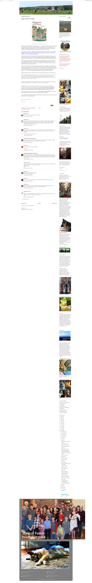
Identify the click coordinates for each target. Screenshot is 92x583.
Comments (62, 170)
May (62, 484)
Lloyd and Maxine (64, 459)
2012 (61, 427)
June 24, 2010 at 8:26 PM (28, 181)
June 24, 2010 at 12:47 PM (28, 159)
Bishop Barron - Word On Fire (64, 402)
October (62, 434)
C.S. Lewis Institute (62, 403)
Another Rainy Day (64, 468)
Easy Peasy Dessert (64, 471)
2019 (61, 417)
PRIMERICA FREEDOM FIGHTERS (30, 153)
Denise (25, 113)
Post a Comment (25, 199)
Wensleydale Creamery (63, 411)
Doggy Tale (63, 447)
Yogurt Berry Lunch (64, 443)
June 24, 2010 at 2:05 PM (28, 175)
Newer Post (24, 203)
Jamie (25, 128)
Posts (62, 168)
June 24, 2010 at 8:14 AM (28, 125)
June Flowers (63, 479)
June (62, 440)
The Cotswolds (63, 462)
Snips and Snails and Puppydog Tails (64, 481)
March (62, 487)
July (62, 438)
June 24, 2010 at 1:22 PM (28, 168)
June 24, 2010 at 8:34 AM (28, 135)
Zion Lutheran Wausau (63, 412)
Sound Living (61, 408)
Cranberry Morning (63, 232)
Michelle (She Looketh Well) (29, 138)
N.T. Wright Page (62, 406)
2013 (61, 426)
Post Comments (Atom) (30, 205)
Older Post (54, 203)
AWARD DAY (63, 456)
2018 (61, 419)
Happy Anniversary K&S (65, 476)
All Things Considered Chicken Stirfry (65, 473)
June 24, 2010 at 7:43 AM (28, 116)
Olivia (25, 171)
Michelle (25, 119)
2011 (61, 429)
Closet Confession (64, 465)
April (62, 486)
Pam (24, 178)
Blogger (52, 579)
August (62, 437)
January (62, 490)
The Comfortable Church (65, 446)
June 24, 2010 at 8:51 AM (28, 142)
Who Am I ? (63, 460)
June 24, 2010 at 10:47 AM (28, 150)
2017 (61, 420)
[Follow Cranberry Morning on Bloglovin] (64, 138)
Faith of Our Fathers (64, 455)
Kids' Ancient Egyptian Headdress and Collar (65, 451)
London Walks (61, 404)
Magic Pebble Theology (65, 449)
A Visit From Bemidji (64, 475)
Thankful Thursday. (28, 99)
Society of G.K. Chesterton (63, 407)
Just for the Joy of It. (23, 101)
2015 (61, 423)
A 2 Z (25, 145)
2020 (61, 416)
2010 (61, 430)
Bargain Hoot (26, 191)
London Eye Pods (64, 467)
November (63, 433)
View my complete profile (63, 244)
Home (39, 203)
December (63, 431)
